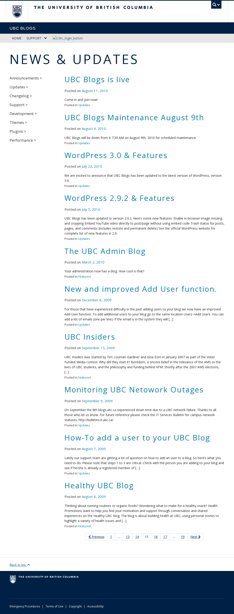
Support (34, 38)
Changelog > (21, 95)
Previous (97, 537)
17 (165, 537)
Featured (84, 276)
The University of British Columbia (20, 11)
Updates (84, 105)
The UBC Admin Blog (105, 251)
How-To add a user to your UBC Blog (137, 437)
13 (128, 537)
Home (16, 38)
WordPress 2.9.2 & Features (119, 198)
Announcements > (26, 78)
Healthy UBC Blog (99, 485)
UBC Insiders (89, 337)
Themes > (18, 122)
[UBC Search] (216, 5)
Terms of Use (54, 606)
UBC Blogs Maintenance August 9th (134, 117)
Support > (19, 104)
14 (137, 537)
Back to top (18, 565)
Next (194, 537)
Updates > (19, 87)
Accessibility (95, 606)
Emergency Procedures (25, 606)
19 (183, 537)
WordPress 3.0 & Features (116, 155)
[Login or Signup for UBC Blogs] (65, 37)
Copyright (75, 606)
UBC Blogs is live (97, 79)
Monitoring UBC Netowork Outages (134, 389)
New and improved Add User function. (140, 289)
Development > (23, 113)
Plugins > (18, 131)
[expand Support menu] (45, 38)
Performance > (23, 140)
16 (156, 537)
